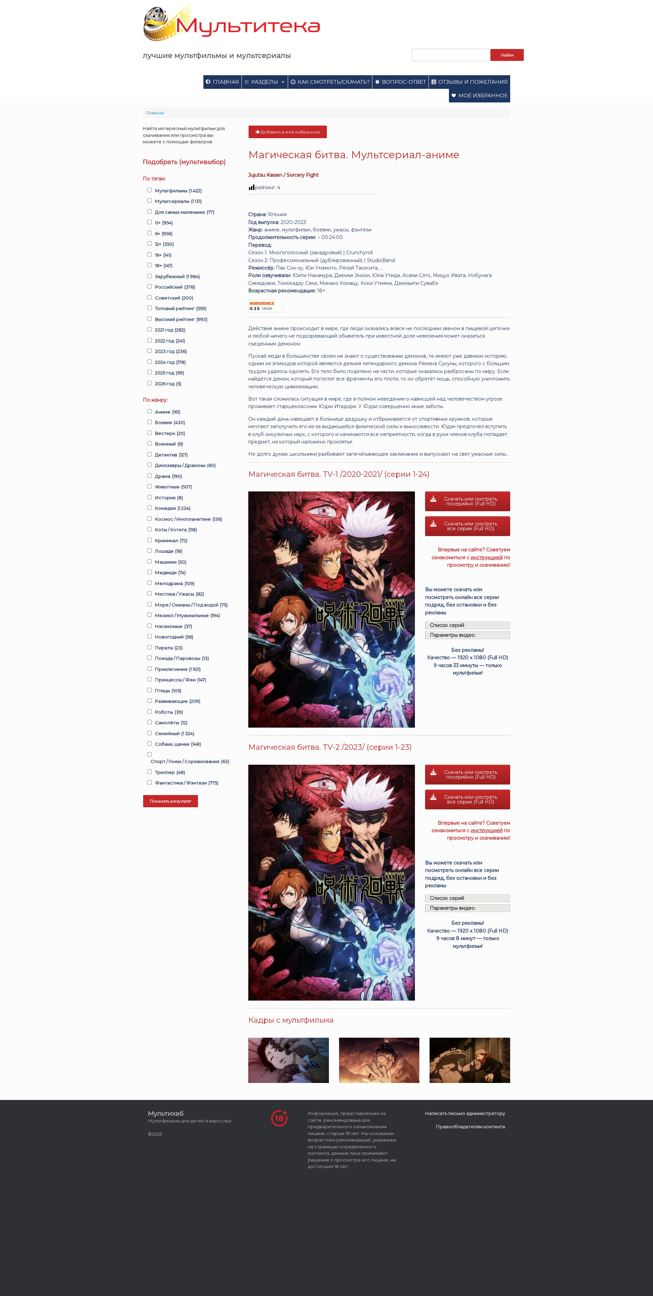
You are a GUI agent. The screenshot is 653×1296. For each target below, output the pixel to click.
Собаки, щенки (178, 744)
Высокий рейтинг (181, 319)
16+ (163, 255)
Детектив (171, 454)
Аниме (167, 412)
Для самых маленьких (184, 212)
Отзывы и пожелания (473, 82)
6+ (163, 233)
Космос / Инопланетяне (188, 519)
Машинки (170, 562)
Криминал (171, 540)
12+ (164, 244)
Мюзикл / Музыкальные (187, 615)
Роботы (169, 712)
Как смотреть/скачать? (334, 82)
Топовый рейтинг (180, 308)
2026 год (168, 383)
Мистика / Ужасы (179, 594)
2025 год (169, 372)
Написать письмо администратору (465, 1113)
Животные (173, 486)
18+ (163, 265)
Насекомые (173, 626)
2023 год (171, 351)
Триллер (170, 772)
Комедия (172, 508)
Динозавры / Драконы (185, 465)
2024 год (170, 362)
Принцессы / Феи (180, 679)
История (169, 497)
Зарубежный (177, 276)
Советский (174, 298)
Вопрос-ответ (404, 82)
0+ (164, 222)
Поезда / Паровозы (182, 658)
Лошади (168, 551)
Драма (168, 476)
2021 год (170, 330)
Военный (169, 444)
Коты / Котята (176, 529)
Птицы (168, 690)
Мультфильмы (178, 190)
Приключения (178, 669)
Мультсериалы (178, 201)
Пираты (169, 647)
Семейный (174, 733)
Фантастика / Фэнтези (186, 782)
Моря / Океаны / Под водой (191, 605)
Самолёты (171, 722)
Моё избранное (483, 95)
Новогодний (174, 636)
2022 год (170, 340)
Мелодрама (175, 583)
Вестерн (170, 433)
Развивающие (177, 701)
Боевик (170, 422)
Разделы (264, 82)
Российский (175, 287)
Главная (226, 82)
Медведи (170, 572)
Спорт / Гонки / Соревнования (190, 761)
